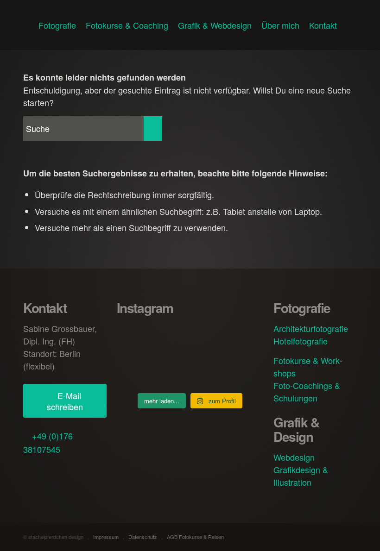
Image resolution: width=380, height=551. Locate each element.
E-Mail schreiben (65, 401)
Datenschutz (142, 536)
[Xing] (87, 469)
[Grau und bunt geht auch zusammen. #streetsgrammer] (140, 337)
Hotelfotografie (300, 341)
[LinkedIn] (69, 469)
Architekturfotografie (310, 328)
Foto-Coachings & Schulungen (306, 391)
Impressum (106, 536)
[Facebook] (34, 469)
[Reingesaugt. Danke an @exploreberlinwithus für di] (140, 370)
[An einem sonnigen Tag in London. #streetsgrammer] (190, 337)
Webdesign (294, 457)
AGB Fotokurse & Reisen (195, 536)
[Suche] (349, 25)
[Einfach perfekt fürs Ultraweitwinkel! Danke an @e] (190, 370)
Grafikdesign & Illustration (300, 475)
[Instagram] (51, 469)
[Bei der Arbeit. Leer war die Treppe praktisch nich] (240, 370)
